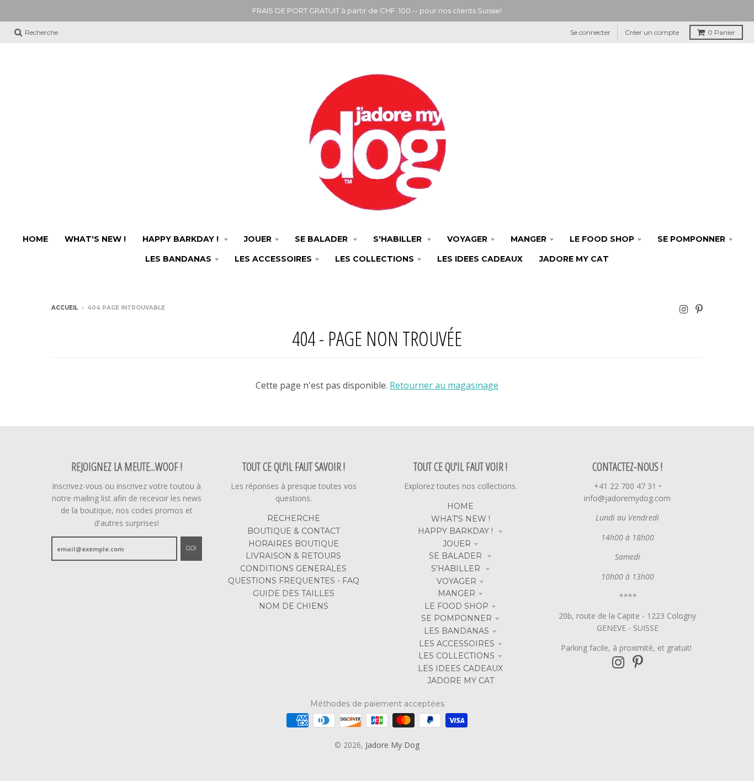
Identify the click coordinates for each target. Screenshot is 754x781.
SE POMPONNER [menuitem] (691, 239)
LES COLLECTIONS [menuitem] (374, 259)
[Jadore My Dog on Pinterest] (699, 309)
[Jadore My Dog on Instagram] (683, 309)
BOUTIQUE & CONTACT (293, 531)
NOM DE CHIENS (293, 606)
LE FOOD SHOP (456, 606)
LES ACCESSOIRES (457, 644)
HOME (460, 506)
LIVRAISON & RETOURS (293, 556)
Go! (191, 548)
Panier (721, 32)
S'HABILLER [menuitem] (398, 239)
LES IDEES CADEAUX (460, 668)
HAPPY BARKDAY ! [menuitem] (181, 239)
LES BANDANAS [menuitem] (178, 259)
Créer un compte (652, 32)
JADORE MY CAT (460, 681)
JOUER (457, 544)
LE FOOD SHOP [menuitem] (602, 239)
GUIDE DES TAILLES (293, 593)
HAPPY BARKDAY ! (456, 531)
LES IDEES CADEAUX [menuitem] (480, 259)
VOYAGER (456, 581)
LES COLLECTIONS (456, 656)
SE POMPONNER (456, 618)
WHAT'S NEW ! (460, 519)
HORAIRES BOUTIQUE (293, 544)
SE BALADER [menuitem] (322, 239)
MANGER (456, 593)
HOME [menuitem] (35, 239)
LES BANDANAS (456, 631)
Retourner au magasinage (444, 385)
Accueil (64, 307)
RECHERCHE (293, 518)
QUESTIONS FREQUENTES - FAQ (293, 581)
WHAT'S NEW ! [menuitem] (95, 239)
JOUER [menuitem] (258, 239)
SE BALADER (456, 556)
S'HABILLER (456, 568)
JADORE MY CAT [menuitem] (574, 259)
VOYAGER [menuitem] (467, 239)
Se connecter (590, 32)
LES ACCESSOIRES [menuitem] (273, 259)
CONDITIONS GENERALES (293, 568)
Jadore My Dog (392, 745)
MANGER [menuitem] (528, 239)
